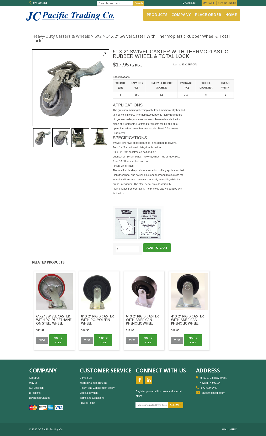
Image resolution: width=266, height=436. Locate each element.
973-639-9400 (209, 387)
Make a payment (89, 392)
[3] (80, 137)
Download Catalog (39, 397)
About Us (34, 377)
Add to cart (157, 247)
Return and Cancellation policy (97, 387)
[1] (99, 137)
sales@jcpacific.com (213, 392)
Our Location (36, 387)
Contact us (86, 377)
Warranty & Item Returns (93, 382)
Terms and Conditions (92, 397)
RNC (234, 429)
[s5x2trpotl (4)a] (61, 137)
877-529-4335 (39, 3)
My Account (188, 2)
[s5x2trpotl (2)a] (41, 137)
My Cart (208, 3)
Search (139, 3)
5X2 (98, 36)
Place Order (208, 14)
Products (157, 14)
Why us (33, 382)
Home (231, 14)
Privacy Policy (87, 402)
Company (181, 14)
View (42, 340)
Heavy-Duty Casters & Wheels (61, 36)
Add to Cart (58, 340)
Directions (35, 392)
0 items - (227, 3)
